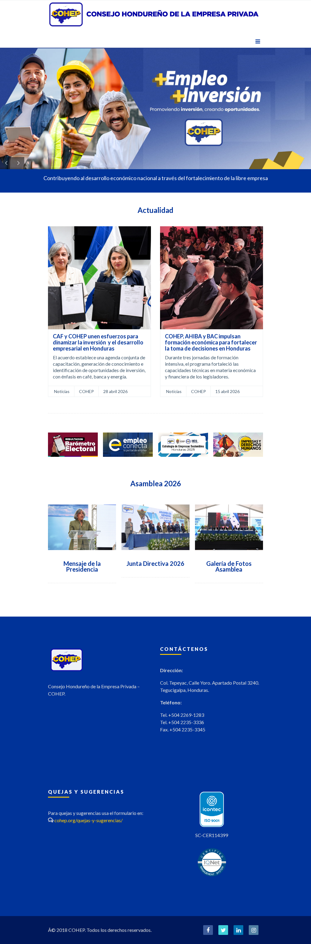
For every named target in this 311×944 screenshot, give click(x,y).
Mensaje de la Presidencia (82, 566)
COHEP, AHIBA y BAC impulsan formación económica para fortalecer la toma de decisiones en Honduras (211, 342)
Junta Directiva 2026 (155, 563)
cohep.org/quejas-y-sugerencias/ (88, 820)
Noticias (62, 391)
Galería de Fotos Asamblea (228, 566)
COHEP (86, 391)
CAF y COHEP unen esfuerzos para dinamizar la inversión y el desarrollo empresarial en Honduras (98, 342)
